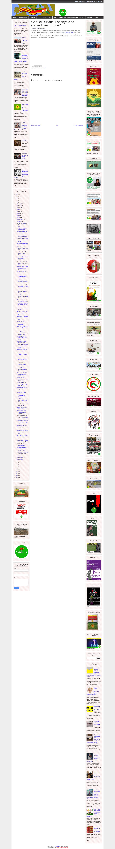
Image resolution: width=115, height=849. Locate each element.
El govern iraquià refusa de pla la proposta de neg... (22, 432)
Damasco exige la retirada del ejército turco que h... (22, 305)
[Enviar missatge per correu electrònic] (32, 66)
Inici (57, 125)
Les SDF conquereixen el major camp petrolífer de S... (22, 400)
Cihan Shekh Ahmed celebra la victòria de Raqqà (22, 354)
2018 (17, 462)
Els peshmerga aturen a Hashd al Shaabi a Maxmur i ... (22, 412)
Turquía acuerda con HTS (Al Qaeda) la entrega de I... (22, 281)
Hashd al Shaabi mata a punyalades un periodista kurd (22, 449)
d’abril (18, 209)
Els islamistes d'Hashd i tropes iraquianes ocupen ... (22, 374)
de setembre (20, 219)
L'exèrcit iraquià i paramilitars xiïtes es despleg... (22, 291)
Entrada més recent (36, 125)
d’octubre (19, 221)
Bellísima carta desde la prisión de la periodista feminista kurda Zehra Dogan (25, 92)
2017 (17, 202)
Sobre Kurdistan (23, 17)
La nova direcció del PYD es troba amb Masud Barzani (22, 240)
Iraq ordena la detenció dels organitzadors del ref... (22, 286)
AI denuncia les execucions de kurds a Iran (97, 708)
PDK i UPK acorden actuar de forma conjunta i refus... (22, 313)
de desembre (20, 459)
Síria (55, 17)
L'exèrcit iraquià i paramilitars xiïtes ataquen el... (21, 323)
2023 (17, 471)
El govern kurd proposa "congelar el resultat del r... (22, 427)
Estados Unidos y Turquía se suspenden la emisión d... (22, 258)
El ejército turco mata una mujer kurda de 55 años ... (22, 389)
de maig (19, 211)
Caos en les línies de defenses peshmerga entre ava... (22, 384)
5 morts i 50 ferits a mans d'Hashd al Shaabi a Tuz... (22, 369)
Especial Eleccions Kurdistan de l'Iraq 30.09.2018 (71, 17)
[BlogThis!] (36, 66)
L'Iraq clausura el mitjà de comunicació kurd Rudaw (22, 454)
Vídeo (96, 17)
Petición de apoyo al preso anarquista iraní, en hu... (22, 268)
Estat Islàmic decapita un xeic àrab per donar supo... (22, 277)
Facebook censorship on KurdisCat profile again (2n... (22, 422)
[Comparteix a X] (38, 66)
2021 (17, 467)
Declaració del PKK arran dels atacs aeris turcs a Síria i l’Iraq (97, 829)
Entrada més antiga (78, 125)
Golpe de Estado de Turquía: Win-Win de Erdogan (24, 40)
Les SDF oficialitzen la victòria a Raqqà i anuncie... (21, 364)
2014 (17, 196)
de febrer (19, 205)
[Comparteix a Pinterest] (41, 66)
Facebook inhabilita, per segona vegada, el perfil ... (22, 417)
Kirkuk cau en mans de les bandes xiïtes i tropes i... (22, 328)
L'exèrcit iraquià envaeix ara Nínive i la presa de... (22, 359)
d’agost (18, 217)
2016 (17, 200)
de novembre (20, 457)
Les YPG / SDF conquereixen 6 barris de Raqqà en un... (22, 333)
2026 (17, 477)
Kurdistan (89, 17)
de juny (18, 213)
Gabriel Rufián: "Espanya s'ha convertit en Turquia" (22, 346)
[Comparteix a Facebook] (39, 66)
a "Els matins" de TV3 (67, 32)
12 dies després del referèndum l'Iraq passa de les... (22, 248)
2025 (17, 475)
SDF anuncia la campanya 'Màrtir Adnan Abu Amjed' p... (22, 318)
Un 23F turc (24, 140)
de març (19, 207)
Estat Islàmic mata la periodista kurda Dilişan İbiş (22, 296)
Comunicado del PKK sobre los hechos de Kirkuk (22, 338)
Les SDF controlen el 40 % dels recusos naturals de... (22, 225)
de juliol (18, 215)
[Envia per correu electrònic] (34, 66)
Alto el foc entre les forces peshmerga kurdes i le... (22, 437)
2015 (17, 198)
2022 (17, 469)
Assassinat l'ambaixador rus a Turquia (97, 723)
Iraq (39, 17)
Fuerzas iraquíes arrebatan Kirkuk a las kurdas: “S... (22, 379)
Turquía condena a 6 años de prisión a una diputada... (22, 253)
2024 (17, 473)
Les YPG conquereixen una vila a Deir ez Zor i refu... (22, 263)
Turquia (44, 17)
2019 (17, 464)
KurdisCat (32, 17)
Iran (50, 17)
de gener (19, 203)
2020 (17, 465)
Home (14, 17)
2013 (17, 194)
